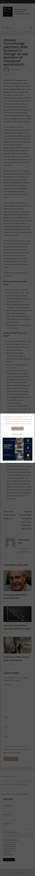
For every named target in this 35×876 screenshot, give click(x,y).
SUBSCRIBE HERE (17, 428)
